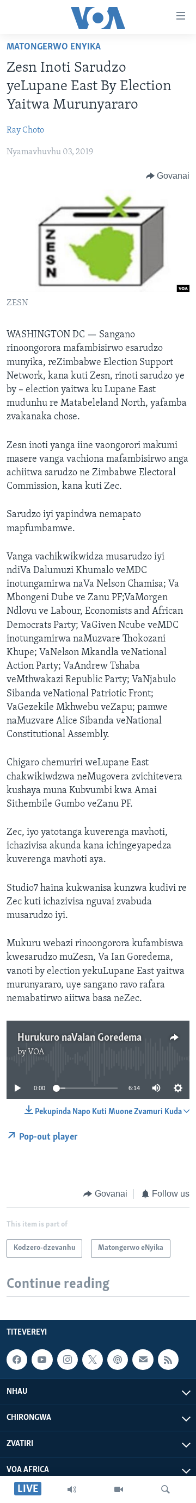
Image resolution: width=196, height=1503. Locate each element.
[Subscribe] (142, 1359)
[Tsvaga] (165, 1489)
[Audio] (72, 1489)
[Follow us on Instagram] (67, 1359)
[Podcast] (117, 1359)
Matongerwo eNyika (54, 47)
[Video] (118, 1489)
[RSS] (168, 1359)
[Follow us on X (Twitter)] (92, 1359)
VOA (36, 1052)
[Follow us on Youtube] (42, 1359)
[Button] (168, 176)
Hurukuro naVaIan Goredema (79, 1038)
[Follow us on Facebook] (17, 1359)
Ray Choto (25, 130)
